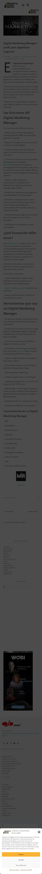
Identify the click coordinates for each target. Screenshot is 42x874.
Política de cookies (14, 870)
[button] (39, 832)
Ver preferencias (21, 865)
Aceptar (21, 854)
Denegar (21, 860)
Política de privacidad (26, 870)
